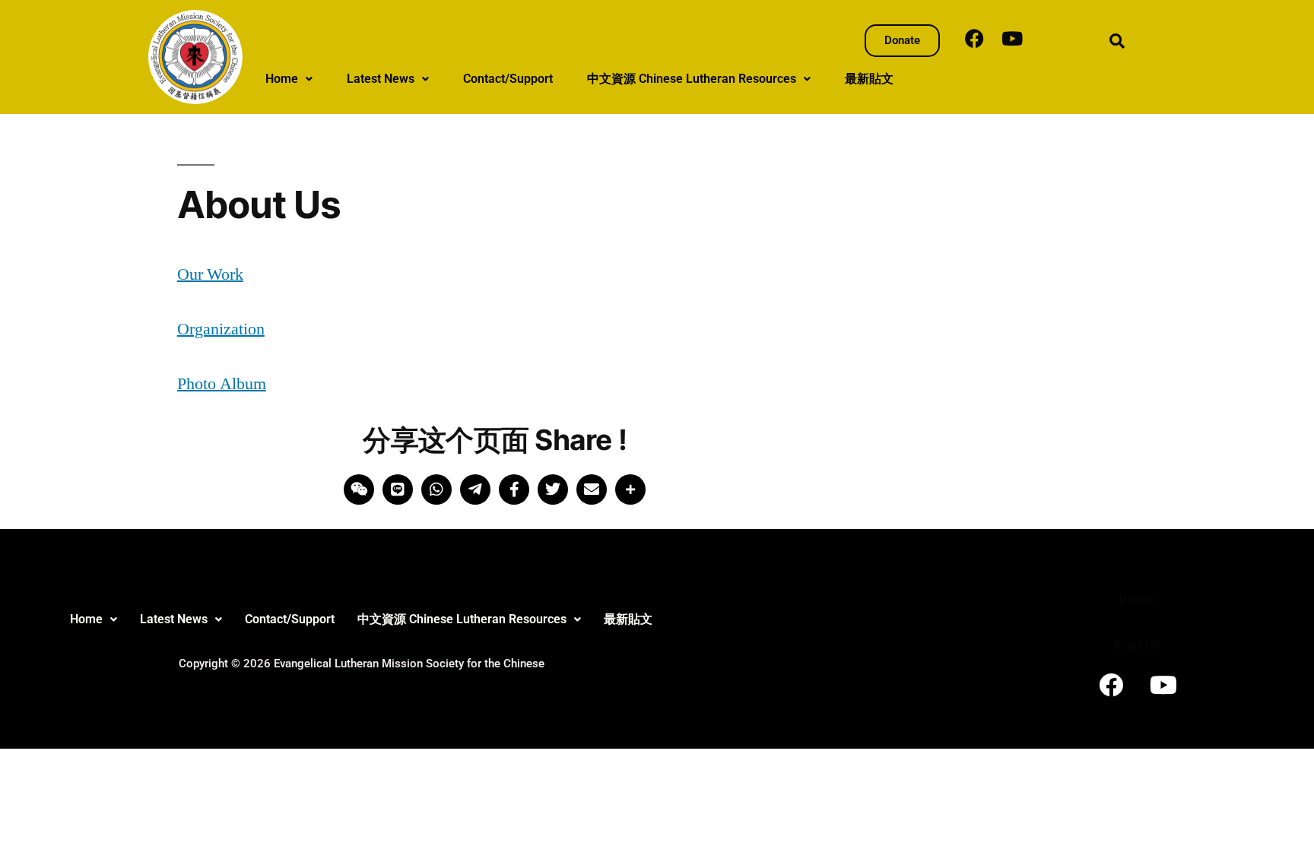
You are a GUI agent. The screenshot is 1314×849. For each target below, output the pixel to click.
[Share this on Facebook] (514, 489)
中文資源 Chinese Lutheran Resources (691, 78)
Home (281, 78)
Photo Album (221, 383)
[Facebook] (974, 39)
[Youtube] (1012, 39)
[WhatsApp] (436, 489)
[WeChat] (359, 489)
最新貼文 (869, 78)
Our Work (210, 274)
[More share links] (630, 489)
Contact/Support (508, 78)
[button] (289, 79)
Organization (221, 329)
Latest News (380, 78)
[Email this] (591, 489)
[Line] (397, 489)
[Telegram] (475, 489)
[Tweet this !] (553, 489)
